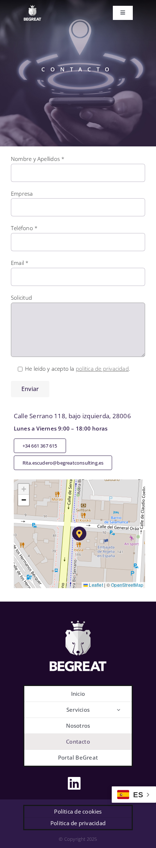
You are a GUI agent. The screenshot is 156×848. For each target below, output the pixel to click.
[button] (79, 534)
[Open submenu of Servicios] (118, 710)
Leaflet (95, 585)
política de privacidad (102, 368)
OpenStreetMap (127, 585)
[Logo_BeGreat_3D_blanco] (78, 618)
